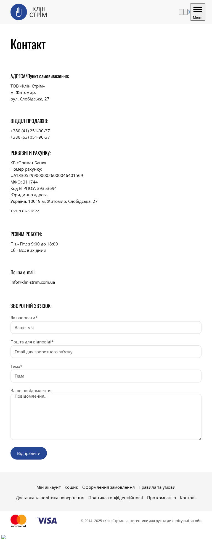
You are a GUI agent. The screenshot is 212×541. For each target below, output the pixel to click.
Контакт (188, 497)
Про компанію (161, 497)
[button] (200, 529)
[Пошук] (181, 12)
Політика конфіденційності (115, 497)
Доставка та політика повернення (50, 497)
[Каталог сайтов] (3, 537)
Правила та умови (157, 487)
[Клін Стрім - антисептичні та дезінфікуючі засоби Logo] (30, 12)
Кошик (71, 487)
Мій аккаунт (48, 487)
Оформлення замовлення (108, 487)
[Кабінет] (185, 12)
